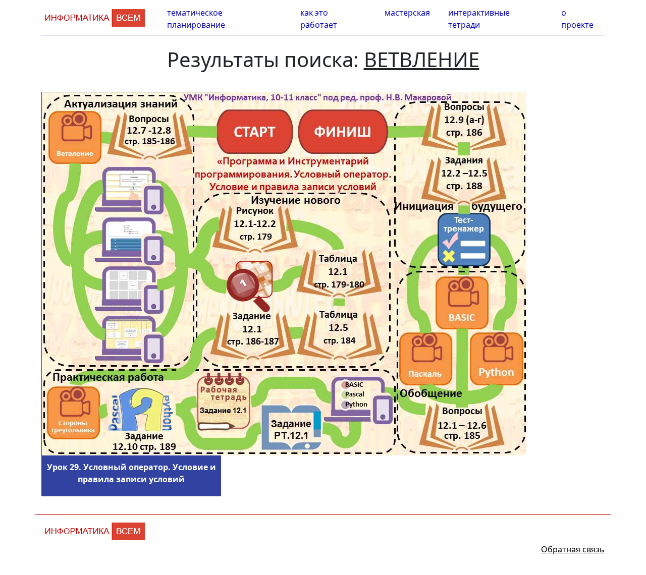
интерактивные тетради (479, 18)
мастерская (407, 12)
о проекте (577, 18)
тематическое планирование (196, 18)
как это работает (318, 18)
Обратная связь (573, 549)
